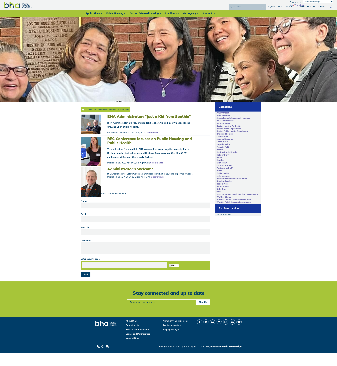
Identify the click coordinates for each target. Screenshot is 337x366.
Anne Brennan (223, 115)
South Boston (223, 186)
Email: (84, 214)
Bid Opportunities (172, 325)
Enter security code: (90, 259)
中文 (280, 6)
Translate (299, 5)
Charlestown (222, 136)
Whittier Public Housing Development (234, 202)
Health (220, 149)
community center (225, 139)
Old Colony (222, 163)
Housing (220, 160)
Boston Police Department (229, 128)
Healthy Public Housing (227, 152)
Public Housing (114, 13)
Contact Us (209, 13)
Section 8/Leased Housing (144, 13)
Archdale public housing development (234, 118)
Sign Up (203, 302)
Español (289, 6)
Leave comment (89, 196)
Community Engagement (175, 320)
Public (219, 171)
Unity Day (221, 189)
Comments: (86, 240)
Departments (132, 325)
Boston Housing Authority (229, 126)
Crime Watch (223, 142)
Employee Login (171, 329)
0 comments (156, 162)
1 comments (151, 132)
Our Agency (189, 13)
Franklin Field (223, 147)
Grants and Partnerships (138, 333)
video (219, 192)
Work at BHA (132, 338)
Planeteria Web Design (229, 346)
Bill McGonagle (223, 123)
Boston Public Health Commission (232, 131)
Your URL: (86, 227)
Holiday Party (223, 155)
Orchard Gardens (224, 165)
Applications (93, 13)
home (219, 157)
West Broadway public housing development (237, 194)
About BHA (131, 320)
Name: (84, 201)
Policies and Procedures (137, 329)
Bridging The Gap (225, 134)
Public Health (223, 173)
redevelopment (223, 176)
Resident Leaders (224, 181)
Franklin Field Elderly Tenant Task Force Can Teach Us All (108, 110)
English (271, 6)
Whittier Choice (224, 197)
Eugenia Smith (223, 144)
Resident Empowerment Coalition (232, 178)
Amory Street (223, 113)
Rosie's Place (223, 184)
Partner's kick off (225, 168)
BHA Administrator (225, 121)
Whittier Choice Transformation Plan (234, 199)
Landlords (171, 13)
